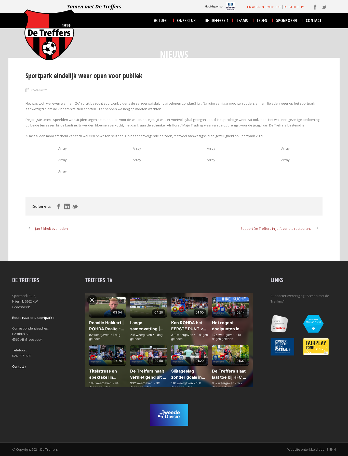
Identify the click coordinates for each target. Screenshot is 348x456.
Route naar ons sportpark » (33, 317)
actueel (161, 20)
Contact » (19, 366)
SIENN (331, 449)
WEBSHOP (273, 7)
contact (314, 20)
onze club (186, 20)
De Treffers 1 (217, 20)
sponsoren (286, 20)
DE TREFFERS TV (294, 7)
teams (242, 20)
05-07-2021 (39, 90)
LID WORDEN (255, 7)
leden (262, 20)
